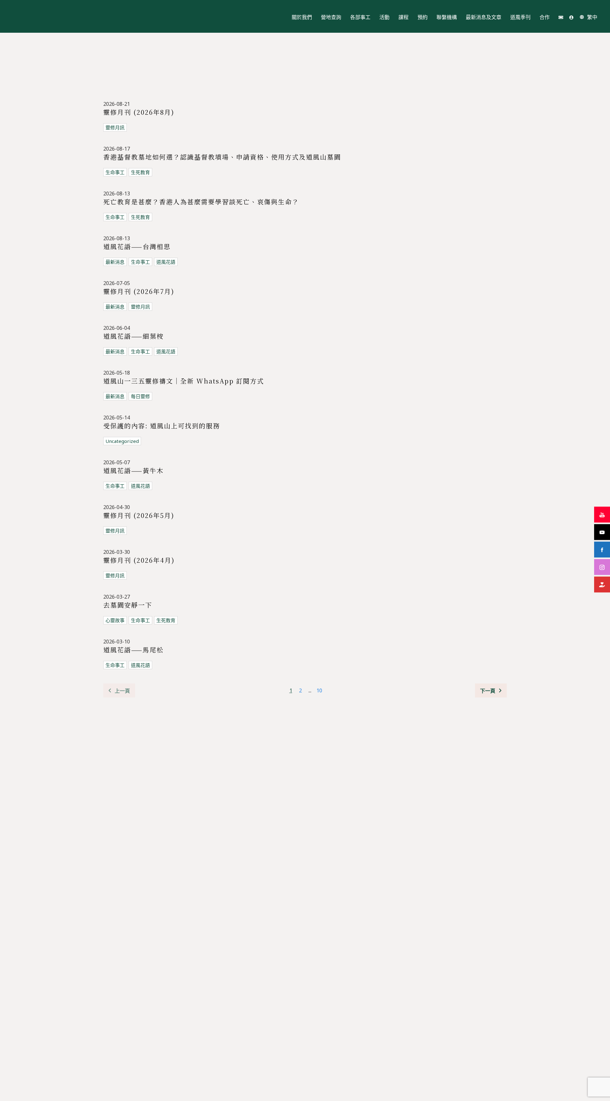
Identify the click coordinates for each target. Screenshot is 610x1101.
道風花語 (165, 262)
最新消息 (115, 262)
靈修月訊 (115, 127)
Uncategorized (122, 441)
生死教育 (140, 172)
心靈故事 (115, 620)
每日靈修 (140, 396)
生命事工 (115, 172)
